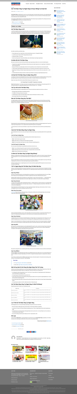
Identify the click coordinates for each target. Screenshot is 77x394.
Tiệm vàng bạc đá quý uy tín (16, 23)
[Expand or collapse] (50, 26)
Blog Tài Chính (32, 3)
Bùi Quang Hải (21, 11)
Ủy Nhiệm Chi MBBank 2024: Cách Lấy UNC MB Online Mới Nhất (61, 25)
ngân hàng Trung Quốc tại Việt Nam (25, 264)
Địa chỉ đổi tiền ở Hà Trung (16, 324)
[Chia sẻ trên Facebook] (27, 332)
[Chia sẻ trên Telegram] (35, 332)
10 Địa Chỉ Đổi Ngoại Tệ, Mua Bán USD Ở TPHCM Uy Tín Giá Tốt (61, 29)
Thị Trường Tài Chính (57, 3)
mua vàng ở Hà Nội (19, 326)
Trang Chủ (27, 3)
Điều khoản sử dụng (14, 381)
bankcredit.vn (35, 378)
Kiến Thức (64, 3)
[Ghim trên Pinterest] (30, 332)
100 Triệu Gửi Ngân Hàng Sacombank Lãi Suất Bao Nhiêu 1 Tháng (61, 43)
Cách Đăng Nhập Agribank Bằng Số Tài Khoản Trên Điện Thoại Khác (61, 39)
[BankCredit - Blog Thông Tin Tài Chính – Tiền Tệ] (15, 3)
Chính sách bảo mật (14, 377)
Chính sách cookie (14, 379)
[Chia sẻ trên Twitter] (29, 332)
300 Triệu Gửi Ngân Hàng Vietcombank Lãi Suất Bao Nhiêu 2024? (61, 52)
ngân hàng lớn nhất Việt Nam (21, 262)
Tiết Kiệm (12, 7)
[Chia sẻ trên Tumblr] (34, 332)
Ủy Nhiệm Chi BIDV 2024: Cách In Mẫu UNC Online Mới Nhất (61, 20)
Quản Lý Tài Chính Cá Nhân (48, 3)
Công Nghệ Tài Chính (39, 3)
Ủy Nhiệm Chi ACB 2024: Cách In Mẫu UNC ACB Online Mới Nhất (60, 16)
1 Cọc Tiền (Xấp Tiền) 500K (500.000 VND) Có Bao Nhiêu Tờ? (61, 34)
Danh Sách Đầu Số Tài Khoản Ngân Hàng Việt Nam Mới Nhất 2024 (61, 11)
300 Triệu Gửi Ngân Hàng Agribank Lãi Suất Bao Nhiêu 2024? (61, 48)
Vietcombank (13, 192)
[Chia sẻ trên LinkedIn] (32, 332)
